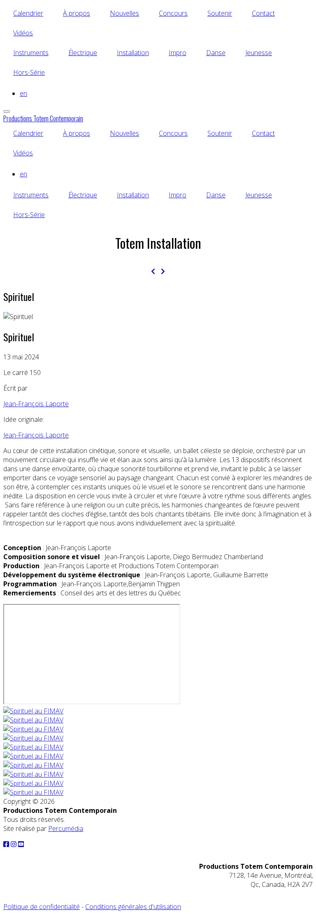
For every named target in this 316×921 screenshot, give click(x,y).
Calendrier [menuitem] (28, 13)
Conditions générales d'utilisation (133, 906)
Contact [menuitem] (263, 13)
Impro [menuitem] (177, 52)
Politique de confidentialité (41, 906)
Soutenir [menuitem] (219, 13)
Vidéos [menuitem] (23, 32)
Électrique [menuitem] (82, 52)
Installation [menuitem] (133, 52)
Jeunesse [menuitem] (258, 52)
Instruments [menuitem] (31, 52)
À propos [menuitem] (76, 13)
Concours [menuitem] (173, 13)
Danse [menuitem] (215, 52)
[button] (33, 710)
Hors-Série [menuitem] (29, 72)
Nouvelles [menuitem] (124, 13)
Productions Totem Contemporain (43, 118)
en (23, 93)
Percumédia (65, 828)
